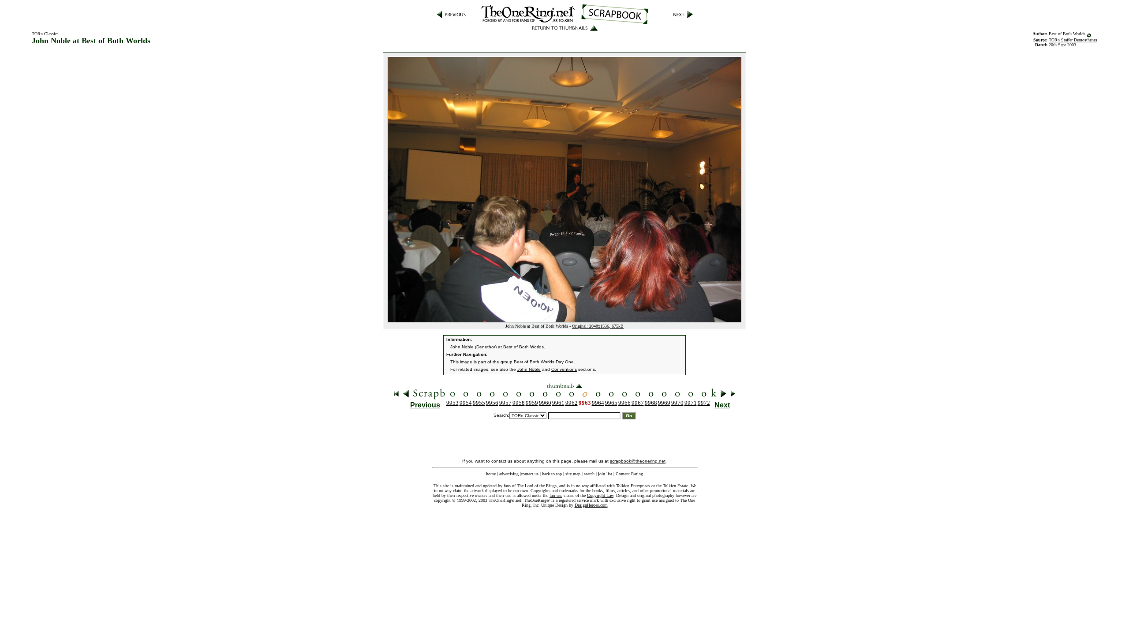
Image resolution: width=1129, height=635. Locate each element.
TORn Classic (44, 33)
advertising (509, 473)
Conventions (564, 369)
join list (605, 473)
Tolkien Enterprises (633, 485)
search (589, 473)
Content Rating (629, 473)
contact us (529, 473)
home (491, 473)
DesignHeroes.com (591, 505)
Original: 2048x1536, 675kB (598, 326)
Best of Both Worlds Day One (544, 361)
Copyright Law (600, 495)
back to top (552, 473)
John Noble (529, 369)
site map (572, 473)
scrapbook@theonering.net (637, 461)
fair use (556, 495)
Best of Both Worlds (1067, 33)
